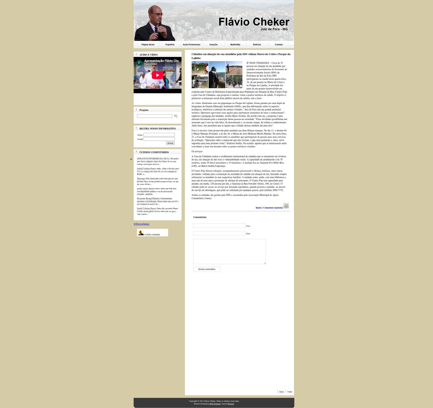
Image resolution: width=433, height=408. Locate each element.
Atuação (213, 44)
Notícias (257, 44)
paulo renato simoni (145, 188)
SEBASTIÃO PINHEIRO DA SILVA (153, 158)
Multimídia (235, 44)
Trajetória (169, 44)
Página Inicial (148, 44)
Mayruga (141, 178)
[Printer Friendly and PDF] (288, 207)
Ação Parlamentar (191, 44)
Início (281, 391)
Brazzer (231, 403)
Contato (279, 44)
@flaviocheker (141, 224)
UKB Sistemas (215, 403)
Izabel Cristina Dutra (146, 168)
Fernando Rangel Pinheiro (148, 198)
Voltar (289, 391)
